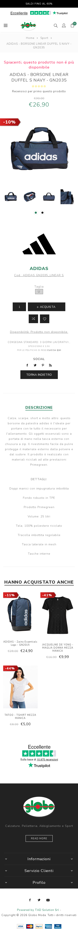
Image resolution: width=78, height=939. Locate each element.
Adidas (39, 268)
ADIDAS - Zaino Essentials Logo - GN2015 (20, 643)
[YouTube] (48, 900)
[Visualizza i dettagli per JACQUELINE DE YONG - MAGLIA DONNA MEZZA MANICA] (57, 615)
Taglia (39, 287)
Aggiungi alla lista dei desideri (44, 318)
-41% (47, 595)
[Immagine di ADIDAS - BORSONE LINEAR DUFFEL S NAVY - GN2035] (10, 196)
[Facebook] (30, 900)
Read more (39, 838)
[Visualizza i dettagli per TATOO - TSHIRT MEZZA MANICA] (20, 687)
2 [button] (42, 213)
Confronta (33, 318)
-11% (10, 595)
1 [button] (36, 213)
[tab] (39, 407)
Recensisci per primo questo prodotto (39, 91)
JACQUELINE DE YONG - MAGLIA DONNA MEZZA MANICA (57, 647)
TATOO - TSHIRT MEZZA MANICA (20, 717)
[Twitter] (39, 900)
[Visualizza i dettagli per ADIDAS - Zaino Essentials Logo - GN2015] (20, 614)
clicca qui (54, 350)
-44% (10, 668)
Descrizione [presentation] (39, 407)
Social (39, 359)
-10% (9, 122)
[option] (10, 196)
